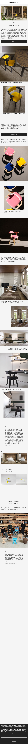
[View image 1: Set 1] (11, 458)
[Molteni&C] (14, 2)
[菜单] (2, 2)
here (4, 732)
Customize (14, 741)
